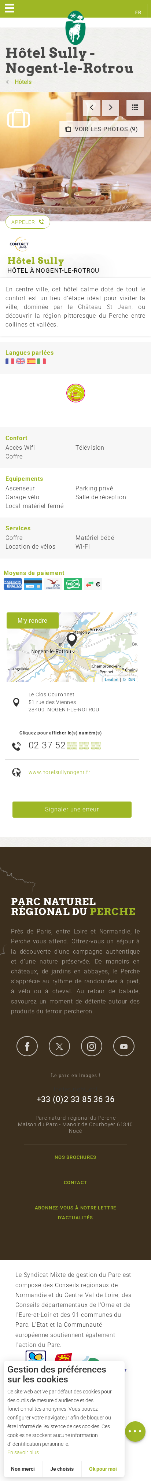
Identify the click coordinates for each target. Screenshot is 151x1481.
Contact (75, 1182)
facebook (27, 1046)
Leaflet (112, 679)
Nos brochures (75, 1157)
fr (138, 12)
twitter (59, 1046)
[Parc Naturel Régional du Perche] (75, 28)
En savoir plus (23, 1452)
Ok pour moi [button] (103, 1469)
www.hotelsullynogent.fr (60, 772)
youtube (124, 1046)
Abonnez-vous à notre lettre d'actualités (76, 1212)
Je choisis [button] (62, 1469)
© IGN (129, 679)
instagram (91, 1046)
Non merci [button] (23, 1469)
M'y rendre (33, 620)
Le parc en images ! (75, 1075)
